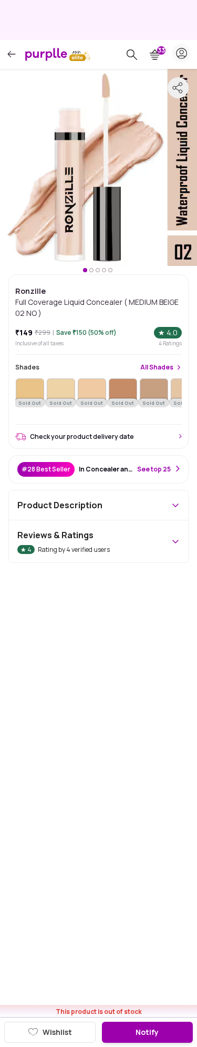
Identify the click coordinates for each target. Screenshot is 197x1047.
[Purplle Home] (46, 54)
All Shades (156, 367)
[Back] (11, 54)
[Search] (132, 54)
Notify (147, 1032)
